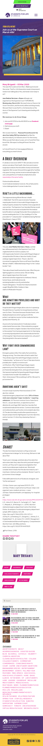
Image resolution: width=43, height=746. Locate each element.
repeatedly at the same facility (13, 177)
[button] (36, 15)
